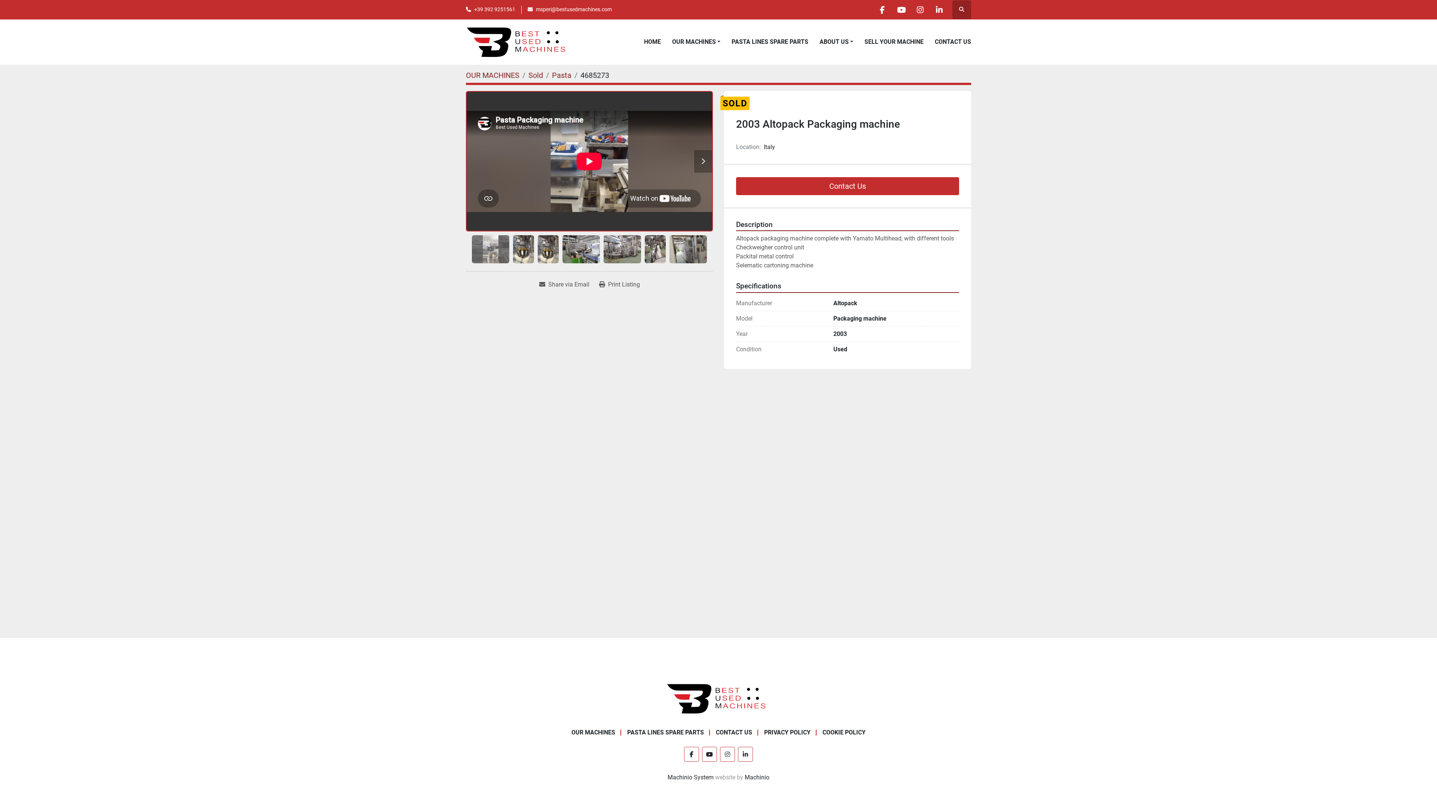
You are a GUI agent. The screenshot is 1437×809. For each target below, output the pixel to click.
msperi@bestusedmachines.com (574, 9)
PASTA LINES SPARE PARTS (770, 41)
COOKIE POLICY (844, 732)
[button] (696, 41)
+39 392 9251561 (494, 9)
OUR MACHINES (694, 41)
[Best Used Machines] (718, 698)
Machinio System (691, 777)
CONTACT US (953, 41)
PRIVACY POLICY (787, 732)
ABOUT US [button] (834, 41)
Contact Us (847, 186)
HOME (652, 41)
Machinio (757, 777)
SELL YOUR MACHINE (894, 41)
